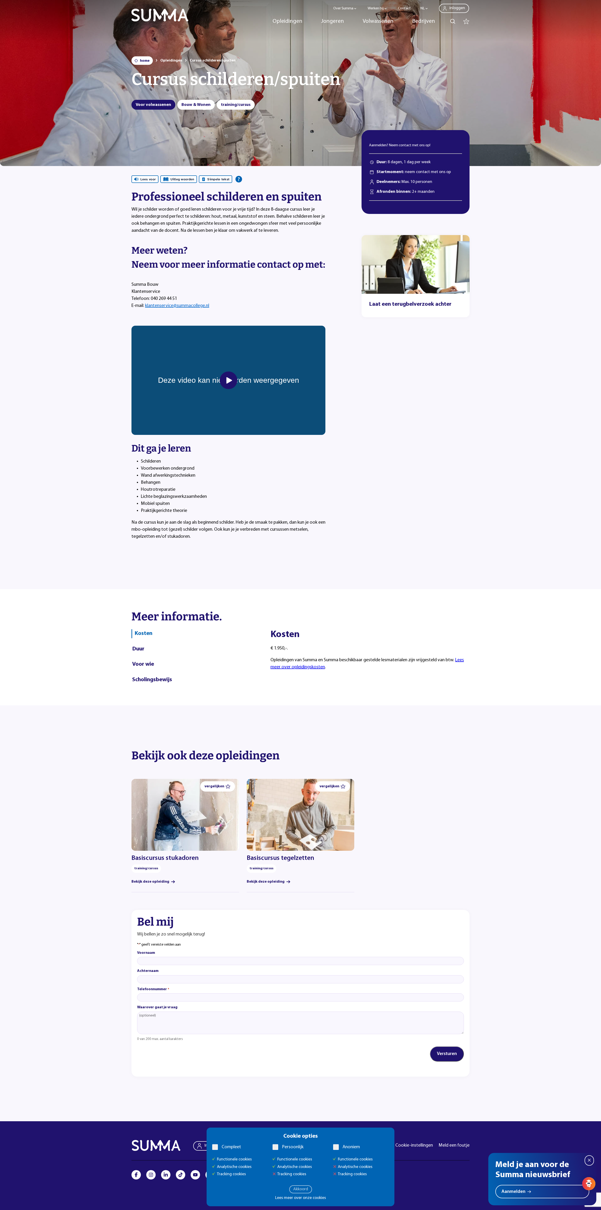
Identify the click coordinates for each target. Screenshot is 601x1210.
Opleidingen (287, 21)
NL (422, 8)
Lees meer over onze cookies (300, 1198)
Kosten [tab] (143, 633)
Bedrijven (423, 21)
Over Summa (343, 8)
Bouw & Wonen (196, 105)
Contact (404, 8)
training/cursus (235, 105)
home (145, 61)
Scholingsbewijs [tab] (152, 680)
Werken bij (376, 8)
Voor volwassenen (153, 105)
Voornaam (146, 953)
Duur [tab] (138, 649)
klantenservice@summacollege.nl (177, 305)
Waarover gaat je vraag (157, 1007)
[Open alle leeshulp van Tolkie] (238, 179)
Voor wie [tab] (143, 664)
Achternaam (147, 971)
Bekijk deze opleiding (150, 882)
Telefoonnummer (153, 989)
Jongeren (332, 21)
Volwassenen (378, 21)
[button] (217, 786)
